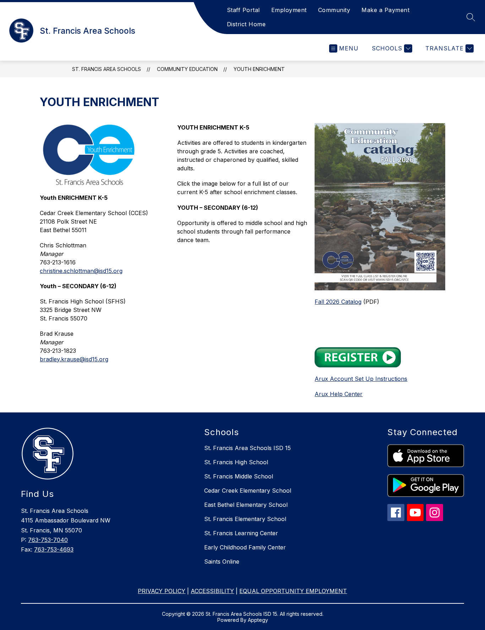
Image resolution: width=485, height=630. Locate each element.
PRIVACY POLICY (161, 591)
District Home (246, 24)
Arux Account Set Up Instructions (361, 378)
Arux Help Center (339, 394)
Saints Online (221, 561)
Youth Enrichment (259, 69)
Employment (289, 9)
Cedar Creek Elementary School (247, 490)
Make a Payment (385, 9)
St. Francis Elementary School (245, 518)
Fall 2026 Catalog (338, 301)
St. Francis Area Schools (106, 69)
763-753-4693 (53, 549)
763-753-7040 (48, 539)
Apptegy (258, 620)
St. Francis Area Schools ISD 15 (247, 447)
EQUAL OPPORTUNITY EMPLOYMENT (293, 591)
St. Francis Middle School (238, 476)
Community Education (187, 69)
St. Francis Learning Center (241, 533)
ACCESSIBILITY (212, 591)
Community (334, 9)
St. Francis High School (236, 462)
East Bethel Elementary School (246, 504)
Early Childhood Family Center (245, 547)
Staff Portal (243, 9)
